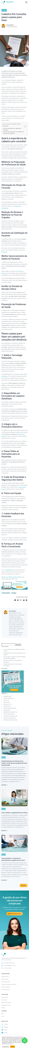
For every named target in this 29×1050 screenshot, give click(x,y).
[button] (26, 2)
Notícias (5, 710)
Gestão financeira (5, 976)
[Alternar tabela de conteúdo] (24, 126)
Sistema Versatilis (8, 718)
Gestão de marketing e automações (8, 984)
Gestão (5, 706)
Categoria (6, 696)
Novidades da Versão (9, 712)
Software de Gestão (8, 720)
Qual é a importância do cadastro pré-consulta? (12, 129)
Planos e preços (4, 997)
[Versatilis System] (7, 2)
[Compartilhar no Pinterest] (26, 600)
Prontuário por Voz (5, 989)
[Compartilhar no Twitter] (18, 600)
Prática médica (7, 714)
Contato (3, 1007)
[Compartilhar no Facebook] (21, 600)
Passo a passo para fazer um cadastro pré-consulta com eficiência (13, 132)
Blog (2, 1013)
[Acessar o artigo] (14, 746)
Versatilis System (9, 570)
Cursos (5, 700)
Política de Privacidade (6, 1002)
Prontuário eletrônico (9, 716)
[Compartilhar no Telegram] (23, 600)
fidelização (4, 252)
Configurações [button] (5, 1046)
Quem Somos (4, 1000)
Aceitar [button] (12, 1046)
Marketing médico (8, 708)
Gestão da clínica (5, 979)
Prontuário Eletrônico (5, 987)
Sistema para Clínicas (5, 1005)
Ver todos (23, 885)
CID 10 (2, 1016)
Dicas (4, 702)
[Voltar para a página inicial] (3, 954)
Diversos (5, 704)
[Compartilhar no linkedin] (15, 600)
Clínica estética (7, 698)
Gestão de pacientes (5, 981)
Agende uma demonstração (14, 913)
